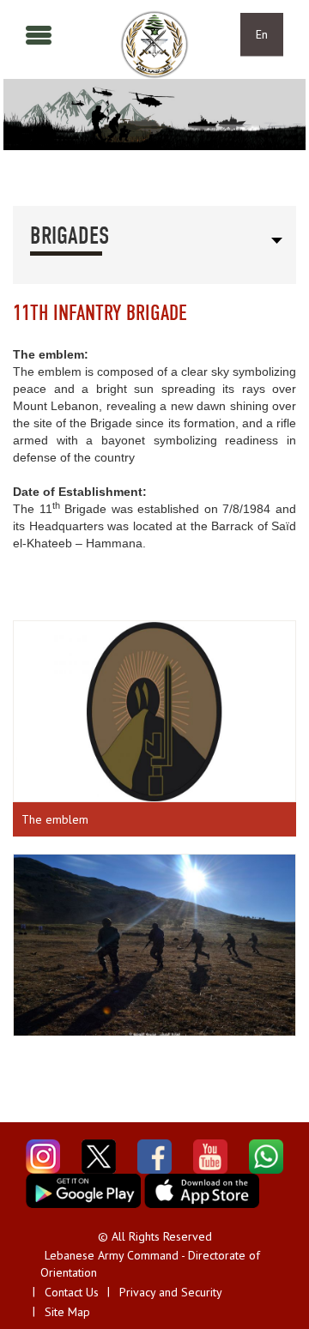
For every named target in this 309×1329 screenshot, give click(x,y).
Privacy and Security (170, 1292)
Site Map (67, 1312)
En (262, 34)
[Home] (154, 44)
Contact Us (72, 1292)
